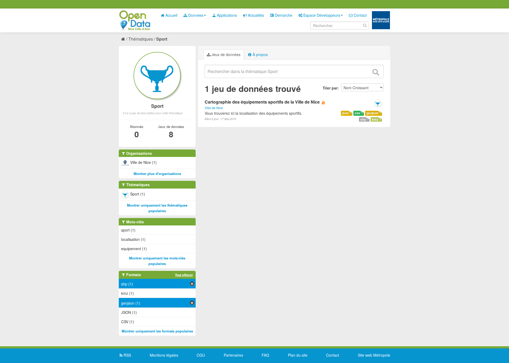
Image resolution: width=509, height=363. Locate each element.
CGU (201, 355)
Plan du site (298, 355)
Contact (360, 15)
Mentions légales (164, 355)
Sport (161, 39)
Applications (226, 15)
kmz (375, 119)
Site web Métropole (374, 355)
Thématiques (140, 39)
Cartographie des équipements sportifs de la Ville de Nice (262, 102)
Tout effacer (184, 274)
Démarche (283, 15)
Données (195, 15)
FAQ (265, 355)
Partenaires (233, 355)
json (345, 113)
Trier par (330, 88)
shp (363, 119)
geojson (372, 113)
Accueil (170, 15)
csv (357, 113)
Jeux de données (225, 54)
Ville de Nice (214, 107)
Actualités (255, 15)
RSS (126, 355)
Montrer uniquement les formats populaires (157, 331)
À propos (260, 54)
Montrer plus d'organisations (157, 173)
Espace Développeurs (321, 15)
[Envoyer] (376, 72)
